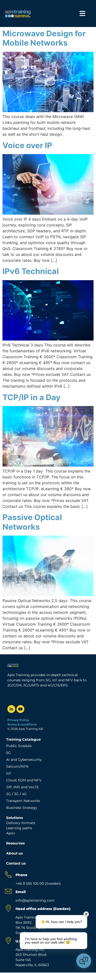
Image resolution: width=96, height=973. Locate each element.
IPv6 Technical (30, 271)
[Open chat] (83, 960)
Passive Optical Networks (32, 522)
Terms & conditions (22, 724)
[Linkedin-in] (11, 709)
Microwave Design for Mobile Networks (44, 38)
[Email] (8, 891)
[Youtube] (20, 709)
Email (21, 892)
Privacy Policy (18, 720)
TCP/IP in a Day (31, 397)
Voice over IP (27, 145)
